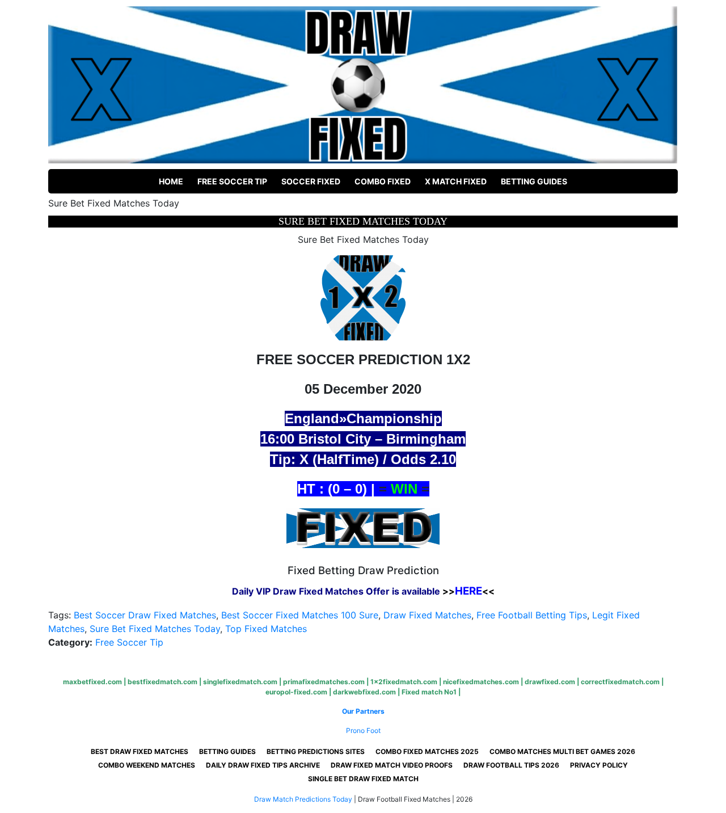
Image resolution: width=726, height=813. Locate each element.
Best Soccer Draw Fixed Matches (145, 615)
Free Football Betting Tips (531, 615)
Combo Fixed (382, 181)
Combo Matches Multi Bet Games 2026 (562, 751)
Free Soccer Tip (232, 181)
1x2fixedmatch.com (403, 681)
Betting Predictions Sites (316, 751)
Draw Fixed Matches (427, 615)
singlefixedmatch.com (240, 681)
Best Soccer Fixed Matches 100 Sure (299, 615)
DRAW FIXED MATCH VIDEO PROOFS (392, 765)
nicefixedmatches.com (481, 681)
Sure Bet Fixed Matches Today (155, 628)
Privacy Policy (599, 765)
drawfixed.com (550, 681)
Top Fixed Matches (266, 628)
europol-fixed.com (296, 692)
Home (171, 181)
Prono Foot (363, 730)
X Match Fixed (456, 181)
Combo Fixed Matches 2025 (427, 751)
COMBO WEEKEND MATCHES (146, 765)
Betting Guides (534, 181)
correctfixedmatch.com (620, 681)
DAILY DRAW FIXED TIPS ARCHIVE (263, 765)
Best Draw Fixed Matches (139, 751)
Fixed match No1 (429, 692)
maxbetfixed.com (92, 681)
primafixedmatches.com (324, 681)
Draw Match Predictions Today (303, 799)
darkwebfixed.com (364, 692)
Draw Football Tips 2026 (511, 765)
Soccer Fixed (310, 181)
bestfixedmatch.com (162, 681)
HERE (468, 590)
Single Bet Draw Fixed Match (363, 778)
